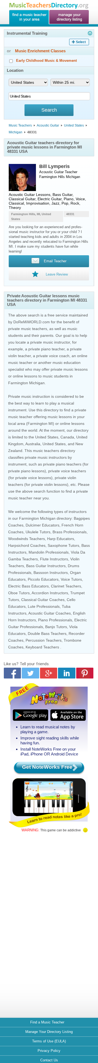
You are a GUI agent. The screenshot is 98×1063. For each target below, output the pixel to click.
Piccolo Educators (43, 579)
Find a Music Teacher (47, 1022)
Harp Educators (60, 539)
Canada (67, 437)
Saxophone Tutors (63, 545)
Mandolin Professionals (49, 552)
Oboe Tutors (19, 593)
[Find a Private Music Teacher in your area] (29, 17)
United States (74, 125)
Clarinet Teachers (66, 586)
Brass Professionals (70, 532)
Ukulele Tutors (38, 532)
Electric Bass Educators (28, 586)
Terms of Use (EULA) (49, 1041)
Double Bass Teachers (47, 633)
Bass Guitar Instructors (46, 566)
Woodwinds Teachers (26, 539)
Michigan (15, 132)
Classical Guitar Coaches (43, 599)
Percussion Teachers (44, 640)
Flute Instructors (54, 559)
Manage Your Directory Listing (49, 1032)
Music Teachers (20, 125)
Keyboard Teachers (42, 647)
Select (81, 42)
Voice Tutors (71, 579)
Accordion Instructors (50, 593)
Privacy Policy (49, 1051)
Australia (32, 444)
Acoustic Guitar (48, 125)
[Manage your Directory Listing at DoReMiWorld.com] (69, 17)
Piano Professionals (55, 620)
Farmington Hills (52, 177)
